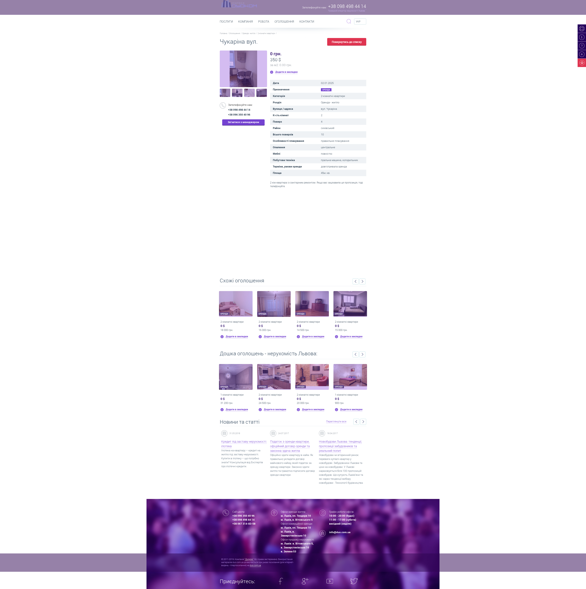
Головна (223, 33)
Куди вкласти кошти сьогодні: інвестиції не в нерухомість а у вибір (340, 446)
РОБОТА (263, 22)
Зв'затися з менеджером (243, 122)
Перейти (293, 232)
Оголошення (284, 22)
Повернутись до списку (347, 42)
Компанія (245, 22)
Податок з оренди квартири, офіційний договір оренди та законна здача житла (241, 446)
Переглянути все (336, 421)
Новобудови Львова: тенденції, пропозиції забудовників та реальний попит (291, 446)
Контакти (306, 22)
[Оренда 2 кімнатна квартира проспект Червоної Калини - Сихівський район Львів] (312, 374)
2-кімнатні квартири (266, 33)
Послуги (226, 22)
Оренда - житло (248, 33)
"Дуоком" (249, 559)
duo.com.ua (255, 565)
